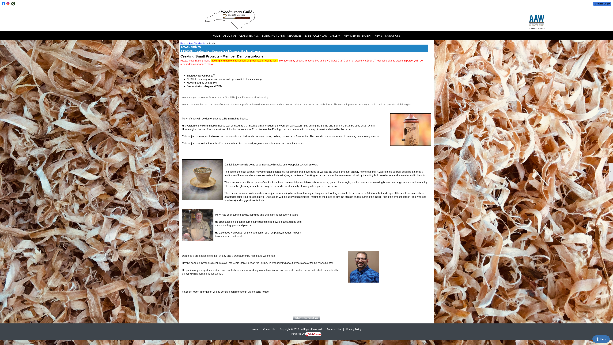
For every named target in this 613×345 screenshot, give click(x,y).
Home (216, 35)
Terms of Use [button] (334, 329)
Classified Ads (249, 35)
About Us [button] (229, 35)
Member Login (602, 3)
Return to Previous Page (306, 318)
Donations (393, 35)
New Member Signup (357, 35)
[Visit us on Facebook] (4, 4)
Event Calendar (315, 35)
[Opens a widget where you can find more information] (601, 339)
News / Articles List (197, 43)
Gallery (335, 35)
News (378, 35)
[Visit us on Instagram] (8, 4)
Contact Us (269, 329)
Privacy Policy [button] (353, 329)
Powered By (298, 333)
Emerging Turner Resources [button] (281, 35)
